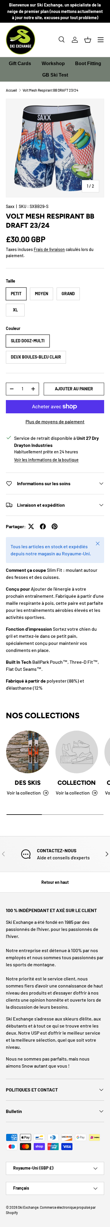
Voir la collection (73, 792)
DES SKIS (27, 782)
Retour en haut (55, 882)
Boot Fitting (88, 63)
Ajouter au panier (74, 388)
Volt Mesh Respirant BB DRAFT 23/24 (50, 90)
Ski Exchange (28, 1207)
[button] (87, 39)
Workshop (53, 63)
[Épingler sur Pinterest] (54, 526)
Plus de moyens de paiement (55, 421)
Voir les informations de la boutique (46, 459)
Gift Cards (20, 63)
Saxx (10, 206)
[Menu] (100, 39)
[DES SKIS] (27, 752)
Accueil (11, 90)
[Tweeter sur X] (31, 526)
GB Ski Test (55, 74)
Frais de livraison (49, 249)
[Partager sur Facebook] (43, 526)
